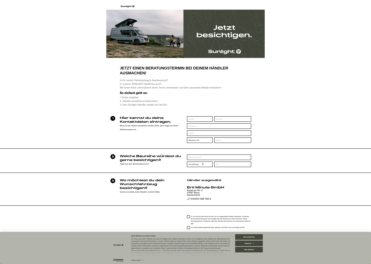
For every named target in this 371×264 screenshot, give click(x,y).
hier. (192, 223)
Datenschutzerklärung (212, 248)
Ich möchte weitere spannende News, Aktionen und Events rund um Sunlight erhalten (218, 227)
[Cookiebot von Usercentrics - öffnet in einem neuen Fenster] (118, 260)
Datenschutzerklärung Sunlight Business (146, 250)
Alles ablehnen (249, 249)
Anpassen (248, 243)
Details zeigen (136, 260)
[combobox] (200, 119)
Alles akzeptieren (249, 237)
